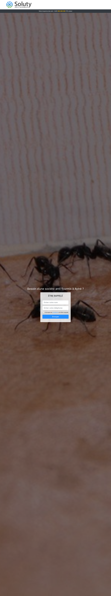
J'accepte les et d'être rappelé (56, 312)
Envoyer (55, 317)
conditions (55, 312)
